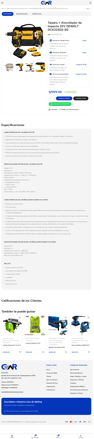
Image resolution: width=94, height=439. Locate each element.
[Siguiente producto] (90, 9)
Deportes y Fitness (76, 393)
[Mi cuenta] (90, 3)
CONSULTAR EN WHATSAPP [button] (62, 104)
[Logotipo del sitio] (46, 2)
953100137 (10, 382)
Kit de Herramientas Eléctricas (57, 8)
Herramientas (74, 369)
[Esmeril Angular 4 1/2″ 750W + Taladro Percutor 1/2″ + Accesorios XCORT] (34, 325)
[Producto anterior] (86, 9)
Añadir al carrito (64, 98)
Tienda (48, 376)
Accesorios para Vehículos (79, 390)
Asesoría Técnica (52, 383)
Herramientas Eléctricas (37, 8)
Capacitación (50, 386)
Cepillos (5, 338)
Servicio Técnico (51, 380)
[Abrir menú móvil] (2, 3)
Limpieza (73, 383)
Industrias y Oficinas (77, 380)
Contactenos (50, 390)
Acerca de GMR (51, 373)
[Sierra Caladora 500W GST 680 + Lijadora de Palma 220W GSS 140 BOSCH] (80, 325)
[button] (6, 41)
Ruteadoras (6, 342)
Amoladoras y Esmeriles (57, 338)
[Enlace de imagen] (9, 367)
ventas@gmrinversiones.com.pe (12, 392)
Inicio (3, 8)
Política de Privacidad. (31, 411)
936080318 (13, 388)
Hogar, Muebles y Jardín (78, 376)
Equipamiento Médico (77, 386)
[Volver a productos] (88, 9)
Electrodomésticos (76, 373)
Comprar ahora (81, 98)
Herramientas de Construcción (17, 8)
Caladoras (75, 338)
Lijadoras (75, 342)
